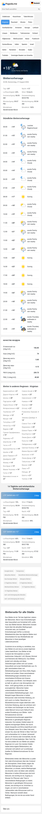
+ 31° (9, 459)
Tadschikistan (28, 16)
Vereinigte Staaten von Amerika (22, 55)
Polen (30, 22)
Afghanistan (6, 39)
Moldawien (14, 33)
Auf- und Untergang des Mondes (15, 595)
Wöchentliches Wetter (12, 587)
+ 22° (11, 408)
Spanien (24, 44)
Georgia (27, 28)
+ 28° (8, 398)
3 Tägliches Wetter (11, 583)
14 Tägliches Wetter (11, 591)
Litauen (4, 33)
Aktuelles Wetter (10, 575)
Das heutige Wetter (11, 579)
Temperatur (20, 571)
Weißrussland (18, 39)
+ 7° (9, 412)
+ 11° (28, 455)
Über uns (6, 809)
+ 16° (10, 405)
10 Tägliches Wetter (28, 587)
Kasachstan (17, 16)
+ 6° (10, 391)
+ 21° (27, 408)
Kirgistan (5, 22)
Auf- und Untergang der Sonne (14, 599)
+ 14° (8, 463)
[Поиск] (39, 9)
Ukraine (22, 22)
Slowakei (22, 50)
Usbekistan (6, 16)
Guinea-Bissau (7, 44)
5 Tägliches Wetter (26, 583)
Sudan (30, 50)
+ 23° (9, 401)
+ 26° (27, 441)
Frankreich (35, 39)
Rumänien (12, 50)
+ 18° (29, 391)
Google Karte (9, 571)
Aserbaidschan (7, 28)
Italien (4, 50)
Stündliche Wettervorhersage (27, 575)
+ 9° (10, 395)
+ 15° (9, 442)
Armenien (18, 28)
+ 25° (27, 395)
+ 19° (11, 434)
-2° (26, 472)
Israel (32, 44)
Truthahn (5, 55)
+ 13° (29, 398)
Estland (35, 33)
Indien (17, 44)
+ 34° (27, 405)
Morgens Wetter (25, 579)
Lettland (35, 28)
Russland (14, 22)
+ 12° (8, 415)
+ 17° (9, 422)
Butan (27, 39)
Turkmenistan (25, 33)
